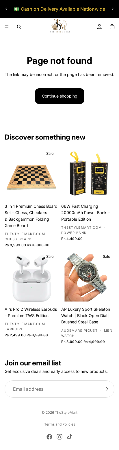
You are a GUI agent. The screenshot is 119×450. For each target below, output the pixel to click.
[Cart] (112, 26)
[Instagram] (59, 436)
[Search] (19, 26)
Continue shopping (59, 96)
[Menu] (6, 26)
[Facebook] (49, 436)
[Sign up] (106, 389)
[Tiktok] (69, 436)
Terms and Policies (59, 424)
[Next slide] (112, 9)
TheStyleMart (66, 412)
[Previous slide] (6, 9)
